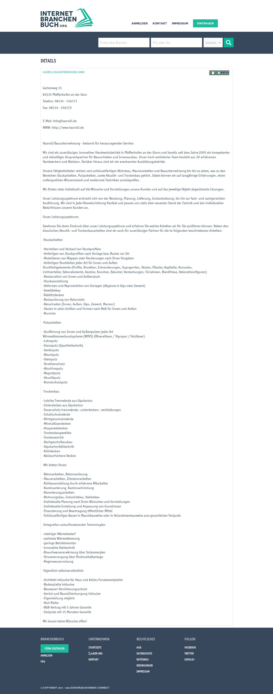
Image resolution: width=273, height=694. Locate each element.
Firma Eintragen (55, 648)
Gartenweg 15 (52, 88)
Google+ (189, 659)
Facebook (190, 647)
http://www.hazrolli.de (68, 127)
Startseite (95, 647)
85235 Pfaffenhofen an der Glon (65, 94)
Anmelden (140, 23)
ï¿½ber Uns (96, 653)
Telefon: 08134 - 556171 (60, 101)
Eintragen (205, 23)
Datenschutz (144, 653)
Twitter (189, 653)
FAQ (43, 661)
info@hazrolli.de (65, 121)
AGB (138, 647)
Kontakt (160, 23)
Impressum (180, 23)
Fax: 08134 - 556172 (58, 108)
